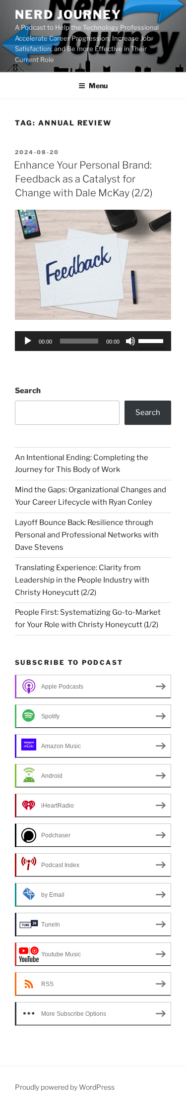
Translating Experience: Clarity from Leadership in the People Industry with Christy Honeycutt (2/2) (82, 580)
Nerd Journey (68, 14)
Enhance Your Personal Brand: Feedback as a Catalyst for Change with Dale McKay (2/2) (83, 179)
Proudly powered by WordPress (65, 1087)
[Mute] (130, 341)
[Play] (28, 341)
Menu (98, 85)
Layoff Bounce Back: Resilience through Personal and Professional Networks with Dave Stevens (87, 535)
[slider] (152, 340)
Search (28, 390)
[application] (93, 341)
